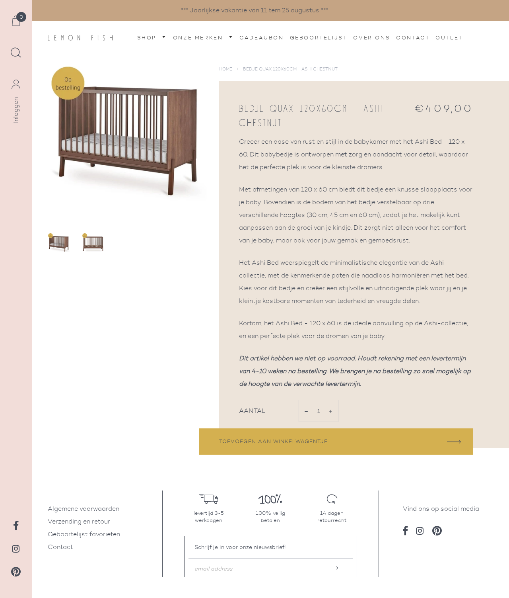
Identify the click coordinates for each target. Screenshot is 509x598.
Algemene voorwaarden (83, 508)
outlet (449, 38)
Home (225, 69)
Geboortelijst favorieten (84, 534)
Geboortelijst (319, 38)
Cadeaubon (261, 38)
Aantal (252, 410)
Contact (412, 38)
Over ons (371, 38)
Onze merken (199, 38)
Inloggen (15, 110)
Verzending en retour (79, 521)
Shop (148, 38)
